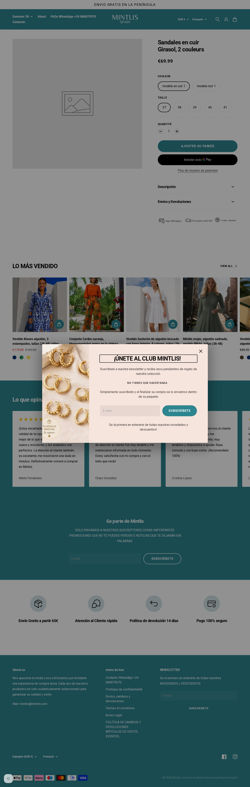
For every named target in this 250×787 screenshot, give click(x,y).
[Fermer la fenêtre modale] (201, 351)
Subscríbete (180, 411)
